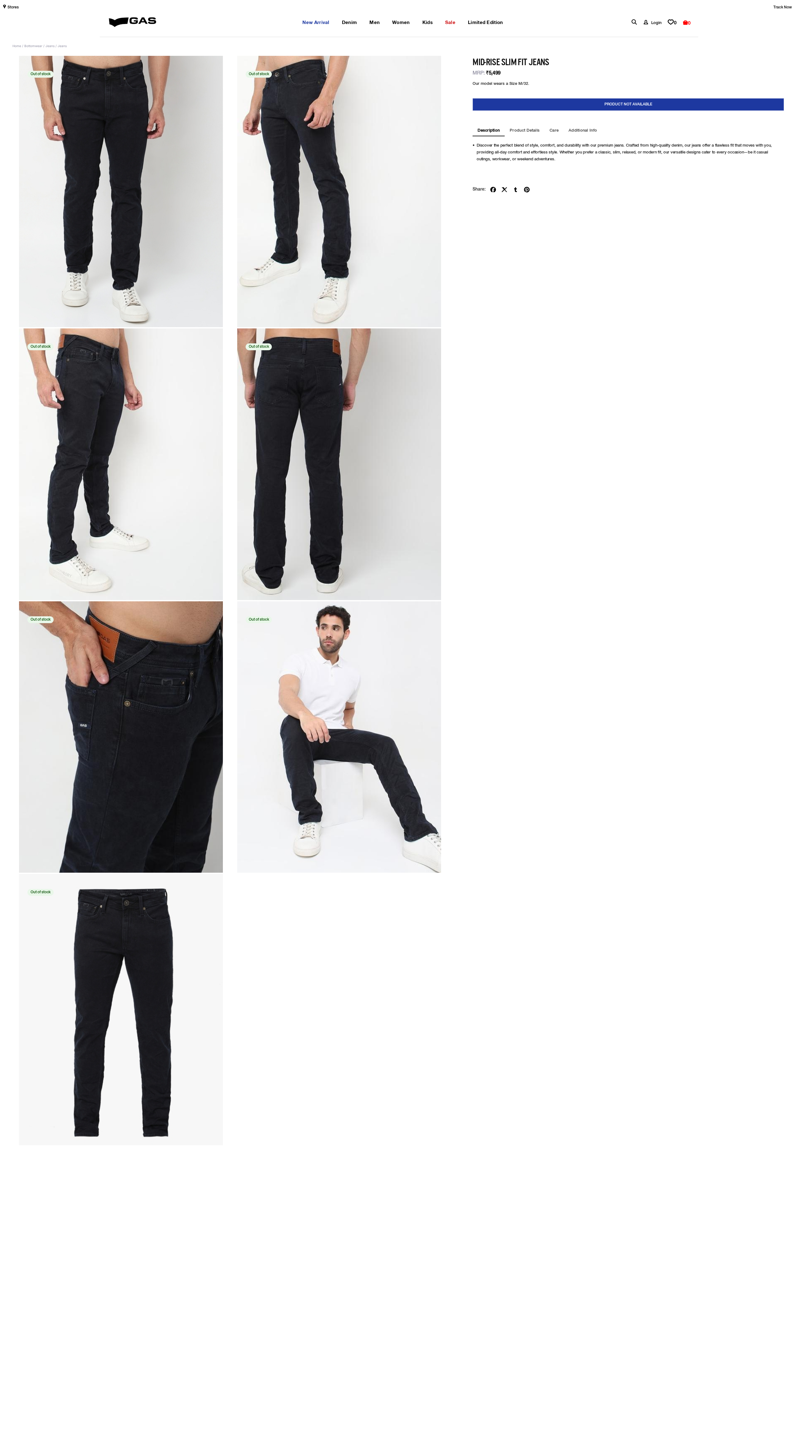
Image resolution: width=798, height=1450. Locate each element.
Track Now (782, 7)
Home (16, 46)
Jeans (50, 46)
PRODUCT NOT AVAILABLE (628, 104)
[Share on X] (504, 189)
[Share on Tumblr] (515, 189)
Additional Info (583, 131)
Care (554, 131)
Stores (13, 7)
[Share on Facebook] (493, 189)
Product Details (525, 131)
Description (489, 131)
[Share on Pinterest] (527, 189)
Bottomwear (33, 46)
